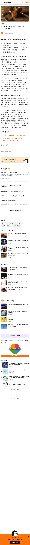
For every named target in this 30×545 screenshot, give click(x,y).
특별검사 (8, 225)
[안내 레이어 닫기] (28, 536)
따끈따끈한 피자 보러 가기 (15, 356)
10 (14, 398)
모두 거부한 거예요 (11, 74)
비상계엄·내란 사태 (16, 225)
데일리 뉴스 (4, 24)
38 (11, 398)
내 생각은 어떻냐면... (5, 178)
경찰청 (3, 225)
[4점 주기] (17, 213)
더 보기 (26, 230)
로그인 (27, 2)
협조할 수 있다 (9, 90)
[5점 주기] (18, 213)
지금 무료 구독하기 (15, 542)
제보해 (24, 204)
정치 (3, 223)
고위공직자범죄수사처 (19, 223)
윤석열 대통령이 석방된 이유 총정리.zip (12, 138)
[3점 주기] (15, 213)
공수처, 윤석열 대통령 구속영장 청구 (12, 141)
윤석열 (11, 223)
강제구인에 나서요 (20, 100)
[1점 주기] (11, 213)
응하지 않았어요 (7, 45)
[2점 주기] (13, 213)
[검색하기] (23, 2)
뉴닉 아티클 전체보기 (15, 389)
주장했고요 (4, 88)
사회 (7, 223)
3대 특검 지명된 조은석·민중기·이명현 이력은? (14, 135)
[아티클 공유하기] (25, 33)
